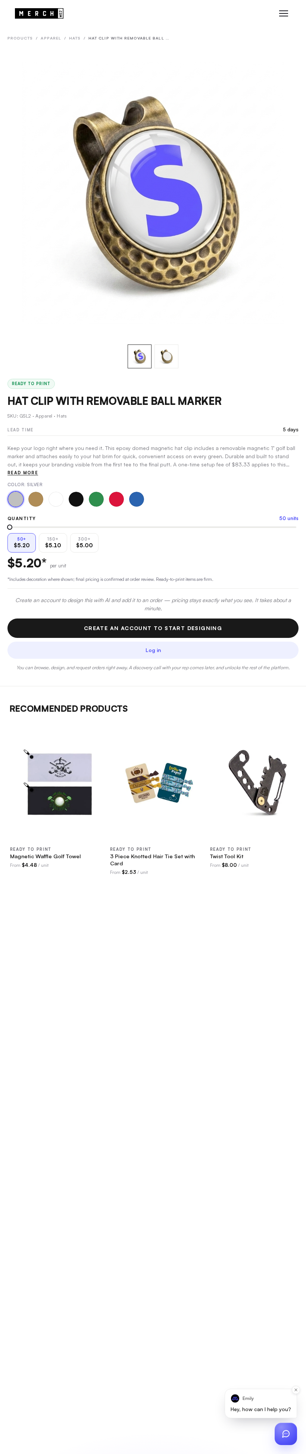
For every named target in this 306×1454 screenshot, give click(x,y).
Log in (153, 650)
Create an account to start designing (153, 628)
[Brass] (36, 499)
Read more (22, 472)
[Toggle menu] (283, 13)
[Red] (116, 499)
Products (20, 38)
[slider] (10, 527)
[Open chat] (286, 1434)
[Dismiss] (296, 1390)
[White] (56, 499)
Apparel (51, 38)
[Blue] (136, 499)
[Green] (96, 499)
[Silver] (15, 499)
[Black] (76, 499)
